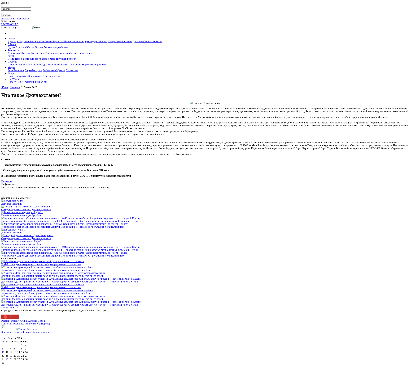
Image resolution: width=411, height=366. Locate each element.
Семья (11, 58)
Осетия (41, 320)
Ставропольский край (120, 41)
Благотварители (51, 76)
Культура (42, 64)
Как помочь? (35, 76)
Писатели (40, 53)
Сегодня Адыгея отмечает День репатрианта (26, 209)
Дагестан (138, 41)
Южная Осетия (34, 47)
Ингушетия (77, 41)
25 (7, 359)
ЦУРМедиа (14, 79)
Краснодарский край (96, 41)
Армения (21, 47)
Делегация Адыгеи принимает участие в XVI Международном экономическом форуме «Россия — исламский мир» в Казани (70, 281)
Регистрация (8, 18)
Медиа (11, 67)
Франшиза (18, 323)
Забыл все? (23, 18)
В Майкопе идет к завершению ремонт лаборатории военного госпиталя (41, 264)
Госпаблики (30, 81)
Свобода (12, 61)
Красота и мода (47, 58)
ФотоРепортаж (16, 70)
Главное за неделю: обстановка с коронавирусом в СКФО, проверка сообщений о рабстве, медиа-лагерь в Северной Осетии (69, 221)
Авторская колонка (57, 64)
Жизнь (11, 56)
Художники (14, 53)
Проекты (42, 81)
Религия (71, 58)
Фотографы (27, 53)
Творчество (14, 50)
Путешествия (15, 64)
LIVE (9, 24)
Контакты (6, 323)
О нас (11, 76)
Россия (11, 38)
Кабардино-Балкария (28, 41)
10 (3, 352)
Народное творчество (94, 64)
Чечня (67, 41)
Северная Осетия (152, 41)
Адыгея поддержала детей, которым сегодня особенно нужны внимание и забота (45, 270)
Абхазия (48, 47)
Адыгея (12, 41)
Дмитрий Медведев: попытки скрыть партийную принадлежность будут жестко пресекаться (52, 275)
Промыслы (72, 70)
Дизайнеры (52, 53)
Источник (6, 181)
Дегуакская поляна (11, 203)
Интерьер (61, 58)
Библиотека (49, 70)
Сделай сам (75, 64)
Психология (29, 64)
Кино (81, 53)
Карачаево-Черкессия (52, 41)
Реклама (63, 53)
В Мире (12, 44)
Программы (21, 76)
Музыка (72, 53)
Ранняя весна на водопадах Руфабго (21, 215)
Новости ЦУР (15, 81)
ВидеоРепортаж (33, 70)
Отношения (31, 58)
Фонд (11, 73)
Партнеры (46, 323)
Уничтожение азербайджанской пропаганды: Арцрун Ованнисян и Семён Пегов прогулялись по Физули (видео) (63, 226)
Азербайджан (60, 47)
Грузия (11, 47)
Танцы (88, 53)
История (19, 58)
